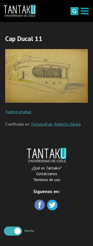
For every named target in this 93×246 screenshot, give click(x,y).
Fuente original (18, 111)
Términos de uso (46, 179)
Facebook (40, 205)
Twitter (53, 205)
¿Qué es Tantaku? (46, 168)
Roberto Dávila (67, 124)
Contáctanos (46, 173)
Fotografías (41, 124)
